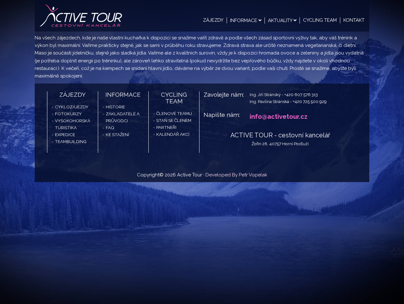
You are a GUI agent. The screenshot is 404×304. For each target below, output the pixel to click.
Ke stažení (117, 134)
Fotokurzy (68, 113)
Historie (115, 106)
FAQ (110, 127)
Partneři (166, 127)
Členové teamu (174, 113)
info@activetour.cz (278, 116)
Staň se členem (173, 120)
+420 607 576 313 (301, 94)
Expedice (65, 134)
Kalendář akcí (172, 134)
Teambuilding (70, 141)
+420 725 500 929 (310, 101)
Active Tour (82, 16)
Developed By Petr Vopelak (236, 175)
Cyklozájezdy (71, 106)
